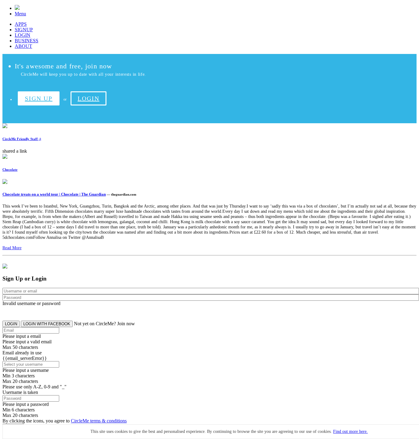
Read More (11, 247)
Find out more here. (350, 431)
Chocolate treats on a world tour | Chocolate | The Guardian (54, 194)
